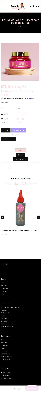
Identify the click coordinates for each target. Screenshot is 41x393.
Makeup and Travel (7, 326)
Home (16, 26)
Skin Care (4, 321)
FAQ (2, 294)
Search (3, 340)
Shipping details (20, 159)
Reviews (20, 155)
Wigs (2, 315)
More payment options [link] (19, 135)
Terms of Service (6, 356)
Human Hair (5, 310)
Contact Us (4, 288)
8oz (19, 108)
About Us (4, 291)
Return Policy (5, 351)
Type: (3, 122)
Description (20, 150)
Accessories (5, 324)
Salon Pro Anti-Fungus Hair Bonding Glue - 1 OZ (21, 230)
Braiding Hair (5, 313)
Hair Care (23, 26)
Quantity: (4, 114)
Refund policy (5, 359)
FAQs (2, 348)
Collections (4, 286)
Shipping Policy (6, 354)
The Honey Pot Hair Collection (10, 307)
